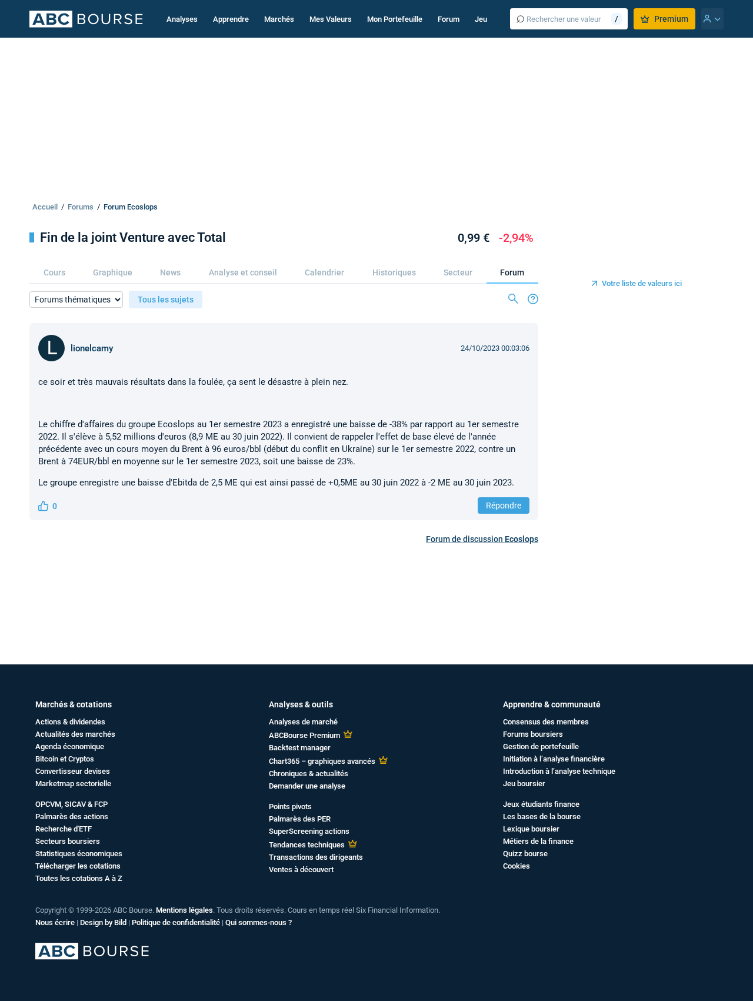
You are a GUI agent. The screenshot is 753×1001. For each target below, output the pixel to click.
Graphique (112, 272)
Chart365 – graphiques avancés (322, 761)
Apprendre (231, 19)
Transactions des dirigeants (316, 857)
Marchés (279, 19)
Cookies (516, 866)
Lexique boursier (531, 828)
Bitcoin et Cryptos (64, 758)
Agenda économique (69, 746)
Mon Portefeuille (394, 19)
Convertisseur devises (72, 771)
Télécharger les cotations (78, 866)
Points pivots (290, 806)
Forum (448, 19)
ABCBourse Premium (304, 735)
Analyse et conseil (243, 272)
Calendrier (324, 272)
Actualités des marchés (75, 734)
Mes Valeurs (330, 19)
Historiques (394, 272)
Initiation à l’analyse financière (554, 758)
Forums (81, 206)
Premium (671, 19)
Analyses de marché (303, 721)
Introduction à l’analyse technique (559, 771)
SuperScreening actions (309, 831)
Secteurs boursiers (67, 841)
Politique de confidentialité (176, 922)
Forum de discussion (482, 539)
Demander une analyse (307, 785)
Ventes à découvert (301, 869)
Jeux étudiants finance (541, 804)
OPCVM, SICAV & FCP (71, 804)
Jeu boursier (524, 783)
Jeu (481, 19)
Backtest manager (300, 747)
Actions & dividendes (70, 721)
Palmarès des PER (300, 818)
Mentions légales (184, 910)
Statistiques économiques (78, 853)
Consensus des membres (546, 721)
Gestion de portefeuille (541, 746)
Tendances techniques (307, 844)
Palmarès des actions (71, 816)
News (170, 272)
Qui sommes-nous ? (258, 922)
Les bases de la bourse (542, 816)
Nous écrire (55, 922)
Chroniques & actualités (308, 773)
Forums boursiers (533, 734)
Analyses (182, 19)
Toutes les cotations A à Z (78, 878)
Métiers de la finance (538, 841)
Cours (54, 272)
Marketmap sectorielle (73, 783)
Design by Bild (103, 922)
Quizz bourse (525, 853)
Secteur (458, 272)
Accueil (45, 206)
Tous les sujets (166, 299)
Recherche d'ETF (63, 828)
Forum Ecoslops (131, 206)
